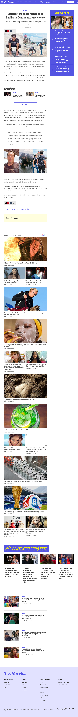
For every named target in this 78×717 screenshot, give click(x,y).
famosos (7, 209)
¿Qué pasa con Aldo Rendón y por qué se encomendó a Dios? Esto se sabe (41, 95)
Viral (35, 2)
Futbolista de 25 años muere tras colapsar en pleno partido (62, 40)
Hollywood (62, 2)
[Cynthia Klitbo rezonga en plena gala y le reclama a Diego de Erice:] (11, 652)
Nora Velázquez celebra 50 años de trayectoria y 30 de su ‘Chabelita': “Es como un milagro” (12, 572)
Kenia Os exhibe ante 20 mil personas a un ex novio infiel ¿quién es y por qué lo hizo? (18, 96)
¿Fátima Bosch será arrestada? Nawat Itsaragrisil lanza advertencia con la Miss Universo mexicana (62, 59)
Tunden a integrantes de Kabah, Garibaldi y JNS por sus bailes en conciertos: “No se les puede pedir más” (63, 49)
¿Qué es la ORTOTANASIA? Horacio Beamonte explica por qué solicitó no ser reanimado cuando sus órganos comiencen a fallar (30, 575)
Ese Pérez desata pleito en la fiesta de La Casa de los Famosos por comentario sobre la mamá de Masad (33, 616)
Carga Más (25, 104)
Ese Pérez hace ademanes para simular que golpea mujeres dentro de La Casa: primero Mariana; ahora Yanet (63, 70)
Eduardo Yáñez (25, 209)
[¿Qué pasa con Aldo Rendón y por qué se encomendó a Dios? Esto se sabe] (30, 94)
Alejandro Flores (30, 620)
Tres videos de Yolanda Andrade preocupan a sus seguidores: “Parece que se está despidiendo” (34, 633)
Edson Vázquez (28, 27)
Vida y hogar (48, 2)
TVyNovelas (15, 209)
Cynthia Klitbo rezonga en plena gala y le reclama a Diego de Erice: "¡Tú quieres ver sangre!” (33, 650)
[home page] (9, 2)
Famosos (19, 2)
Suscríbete (70, 2)
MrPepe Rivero (30, 603)
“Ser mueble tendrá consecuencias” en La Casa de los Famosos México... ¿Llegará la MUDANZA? (33, 599)
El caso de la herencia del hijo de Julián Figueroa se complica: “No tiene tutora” (63, 32)
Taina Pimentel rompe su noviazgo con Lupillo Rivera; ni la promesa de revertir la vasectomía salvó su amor (66, 573)
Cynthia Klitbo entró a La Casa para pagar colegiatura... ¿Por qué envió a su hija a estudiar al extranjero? (48, 573)
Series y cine (41, 2)
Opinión (54, 2)
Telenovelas (28, 2)
